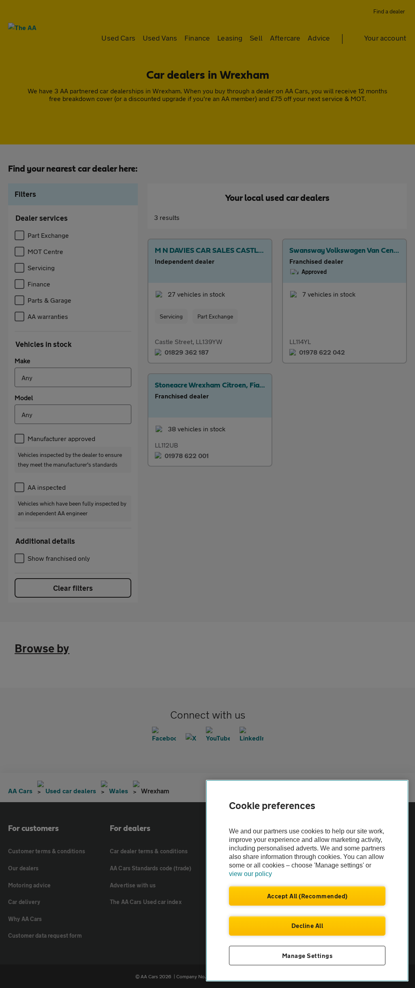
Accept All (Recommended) (307, 896)
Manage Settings (307, 955)
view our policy (250, 873)
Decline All (307, 925)
